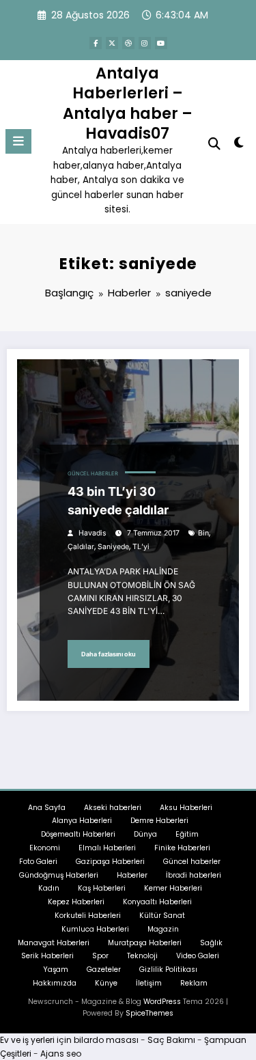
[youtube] (161, 43)
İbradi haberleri (193, 875)
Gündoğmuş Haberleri (58, 875)
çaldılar (81, 546)
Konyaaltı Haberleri (157, 902)
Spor (100, 956)
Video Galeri (197, 956)
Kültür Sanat (162, 915)
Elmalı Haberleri (107, 848)
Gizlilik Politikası (168, 969)
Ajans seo (60, 1053)
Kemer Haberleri (173, 888)
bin (203, 533)
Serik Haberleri (47, 956)
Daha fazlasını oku (108, 654)
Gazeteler (104, 969)
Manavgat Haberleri (53, 943)
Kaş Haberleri (102, 888)
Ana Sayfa (47, 808)
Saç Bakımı (171, 1040)
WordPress (162, 1001)
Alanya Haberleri (82, 820)
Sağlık (211, 943)
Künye (106, 983)
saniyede (113, 546)
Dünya (145, 834)
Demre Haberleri (159, 820)
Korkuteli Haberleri (88, 915)
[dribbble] (128, 43)
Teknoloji (142, 956)
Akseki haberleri (112, 808)
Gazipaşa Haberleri (110, 861)
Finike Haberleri (182, 848)
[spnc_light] (239, 145)
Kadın (48, 888)
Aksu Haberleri (186, 808)
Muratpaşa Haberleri (145, 943)
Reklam (194, 983)
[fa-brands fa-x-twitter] (112, 43)
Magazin (163, 929)
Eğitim (187, 834)
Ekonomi (44, 848)
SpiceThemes (149, 1013)
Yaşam (55, 969)
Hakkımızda (54, 983)
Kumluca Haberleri (95, 929)
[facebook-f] (95, 43)
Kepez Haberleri (76, 902)
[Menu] (18, 141)
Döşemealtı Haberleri (78, 834)
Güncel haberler (93, 474)
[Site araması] (214, 144)
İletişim (149, 983)
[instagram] (145, 43)
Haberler (132, 875)
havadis (92, 533)
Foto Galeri (38, 861)
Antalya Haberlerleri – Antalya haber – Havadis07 (128, 103)
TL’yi (141, 546)
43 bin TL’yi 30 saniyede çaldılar (118, 500)
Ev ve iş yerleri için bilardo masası (69, 1040)
